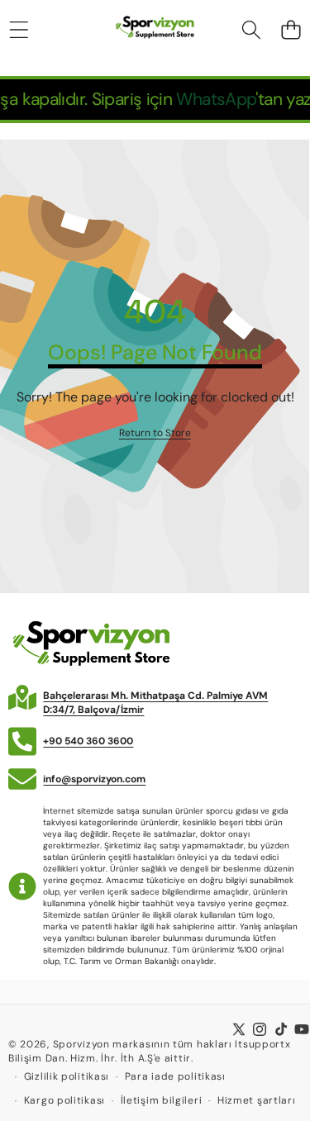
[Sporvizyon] (155, 29)
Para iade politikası (175, 1076)
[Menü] (18, 30)
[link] (155, 433)
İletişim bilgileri (162, 1100)
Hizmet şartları (256, 1100)
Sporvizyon (81, 1044)
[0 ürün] (290, 30)
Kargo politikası (64, 1100)
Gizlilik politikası (66, 1076)
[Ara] (251, 30)
